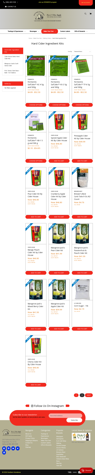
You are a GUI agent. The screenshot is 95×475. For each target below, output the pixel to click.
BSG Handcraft (61, 457)
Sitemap (28, 447)
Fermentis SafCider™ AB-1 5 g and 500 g (35, 141)
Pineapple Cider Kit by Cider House (82, 137)
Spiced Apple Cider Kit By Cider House (59, 139)
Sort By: (70, 51)
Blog (26, 445)
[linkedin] (4, 452)
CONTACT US (11, 7)
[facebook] (4, 448)
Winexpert (59, 436)
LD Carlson (59, 450)
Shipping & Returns (31, 440)
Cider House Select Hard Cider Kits (12, 58)
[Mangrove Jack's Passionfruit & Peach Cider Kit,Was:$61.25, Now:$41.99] (82, 233)
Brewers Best (60, 452)
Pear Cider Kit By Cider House (35, 195)
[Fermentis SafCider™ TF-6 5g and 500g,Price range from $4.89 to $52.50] (82, 65)
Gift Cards (28, 436)
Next (89, 395)
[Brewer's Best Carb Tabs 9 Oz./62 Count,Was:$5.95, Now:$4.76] (82, 177)
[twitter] (17, 448)
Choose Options (35, 105)
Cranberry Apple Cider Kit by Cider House (58, 196)
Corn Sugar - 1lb (81, 306)
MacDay (59, 463)
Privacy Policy (30, 438)
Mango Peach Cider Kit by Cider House (35, 252)
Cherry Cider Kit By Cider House (34, 363)
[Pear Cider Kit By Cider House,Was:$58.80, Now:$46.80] (36, 177)
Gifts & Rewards (46, 445)
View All (59, 465)
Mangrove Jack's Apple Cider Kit (58, 305)
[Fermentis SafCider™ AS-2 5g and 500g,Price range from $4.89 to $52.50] (59, 65)
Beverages (44, 438)
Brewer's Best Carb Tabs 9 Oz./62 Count (82, 196)
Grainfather (59, 454)
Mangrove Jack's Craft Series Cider (11, 65)
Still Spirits (59, 439)
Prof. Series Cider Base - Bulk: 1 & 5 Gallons (12, 72)
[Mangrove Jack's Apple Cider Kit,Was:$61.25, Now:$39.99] (59, 289)
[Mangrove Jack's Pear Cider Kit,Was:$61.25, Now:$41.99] (59, 233)
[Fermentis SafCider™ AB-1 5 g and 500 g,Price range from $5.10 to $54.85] (36, 121)
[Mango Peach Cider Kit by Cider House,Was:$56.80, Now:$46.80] (36, 233)
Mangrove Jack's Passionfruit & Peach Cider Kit (81, 250)
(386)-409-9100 (11, 2)
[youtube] (13, 448)
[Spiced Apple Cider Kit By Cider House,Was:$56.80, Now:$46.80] (59, 121)
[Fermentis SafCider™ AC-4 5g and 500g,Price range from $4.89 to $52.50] (36, 65)
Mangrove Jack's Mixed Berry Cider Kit (35, 306)
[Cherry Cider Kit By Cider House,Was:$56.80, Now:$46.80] (36, 345)
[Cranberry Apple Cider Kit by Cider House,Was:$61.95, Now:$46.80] (59, 177)
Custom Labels (46, 443)
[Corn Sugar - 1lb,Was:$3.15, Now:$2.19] (82, 289)
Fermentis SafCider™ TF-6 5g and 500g (82, 85)
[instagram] (8, 448)
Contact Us (28, 443)
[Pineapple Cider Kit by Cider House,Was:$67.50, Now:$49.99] (82, 121)
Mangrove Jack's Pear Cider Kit (58, 249)
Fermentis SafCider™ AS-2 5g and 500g (59, 85)
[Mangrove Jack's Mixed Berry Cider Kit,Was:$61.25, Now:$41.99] (36, 289)
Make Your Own (46, 440)
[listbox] (82, 51)
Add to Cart (59, 161)
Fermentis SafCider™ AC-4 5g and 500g (36, 85)
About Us (28, 434)
